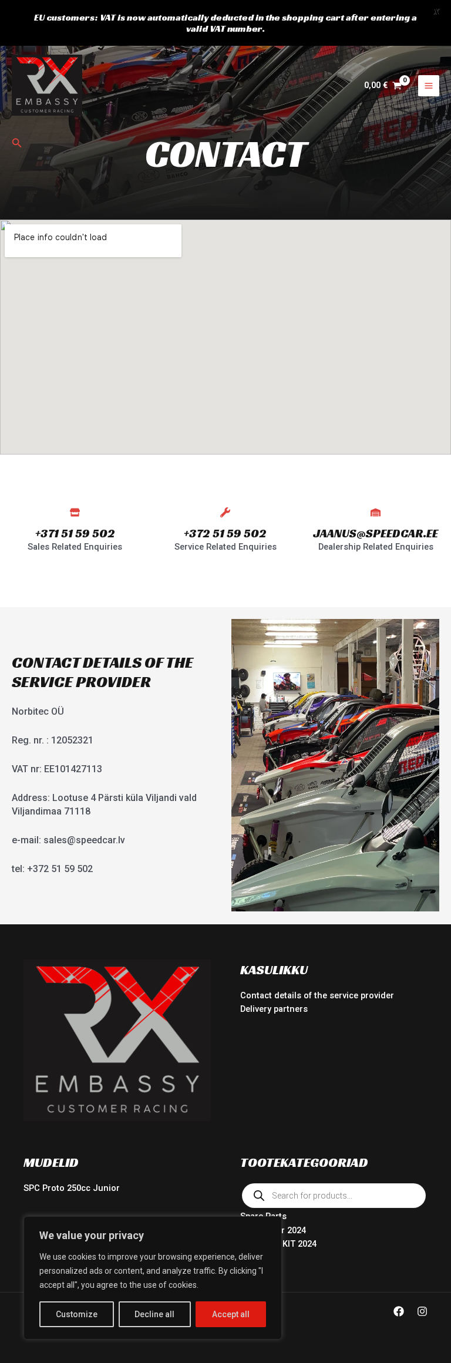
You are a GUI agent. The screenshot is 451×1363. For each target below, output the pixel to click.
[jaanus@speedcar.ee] (376, 512)
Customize (76, 1314)
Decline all (154, 1314)
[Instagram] (422, 1311)
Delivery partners (274, 1009)
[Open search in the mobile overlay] (334, 1196)
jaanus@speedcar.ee (375, 533)
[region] (152, 1278)
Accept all (231, 1314)
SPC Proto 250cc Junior (71, 1188)
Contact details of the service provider (317, 995)
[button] (17, 143)
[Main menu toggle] (428, 85)
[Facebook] (398, 1311)
